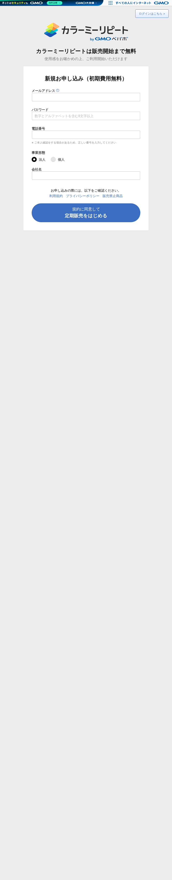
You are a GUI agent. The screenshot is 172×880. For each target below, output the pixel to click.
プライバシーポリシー (82, 196)
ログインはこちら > (152, 13)
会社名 (37, 169)
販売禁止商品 (113, 196)
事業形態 (38, 152)
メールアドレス (44, 91)
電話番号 (38, 128)
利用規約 (56, 196)
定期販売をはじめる (86, 212)
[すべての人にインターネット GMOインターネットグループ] (142, 3)
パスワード (40, 110)
